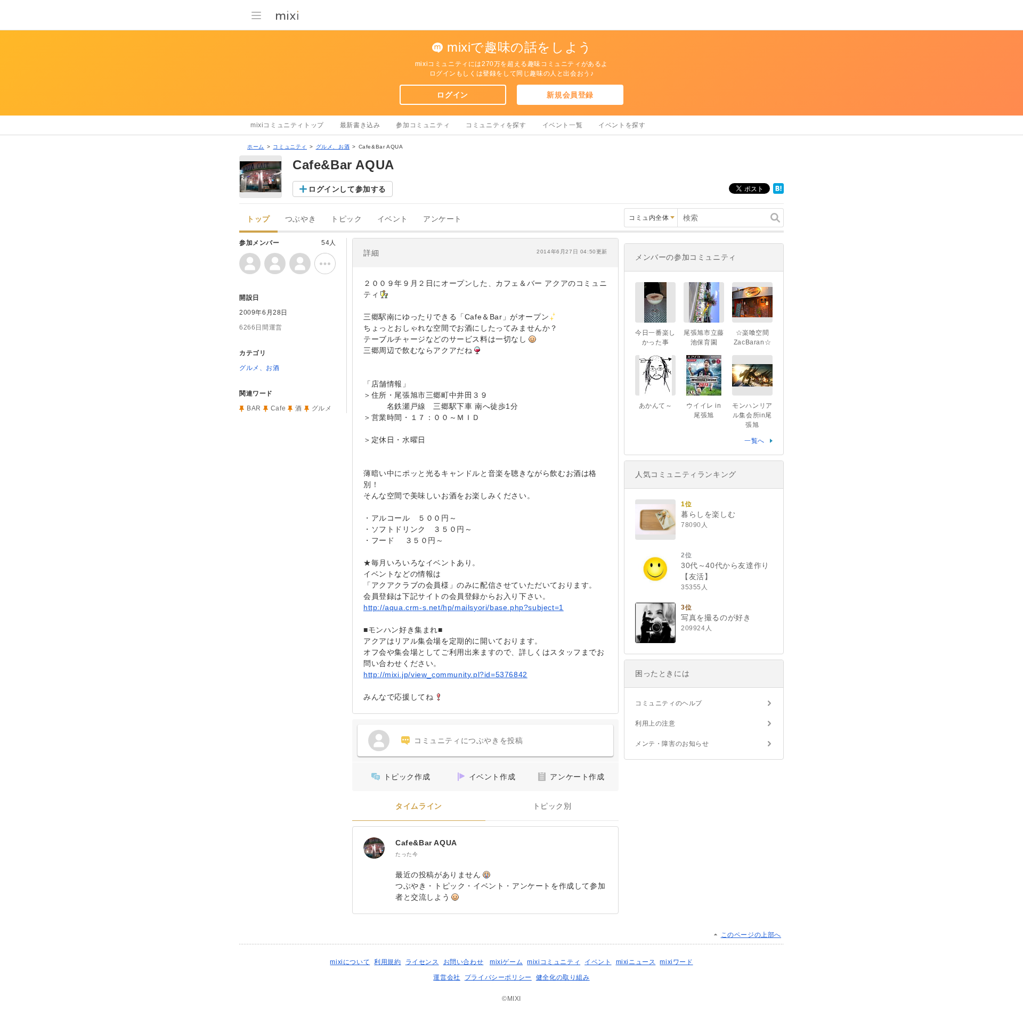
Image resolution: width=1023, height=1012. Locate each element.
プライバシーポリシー (498, 977)
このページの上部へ (751, 935)
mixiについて (350, 962)
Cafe (278, 408)
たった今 (406, 854)
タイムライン (418, 806)
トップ (258, 219)
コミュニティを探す (496, 125)
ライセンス (422, 962)
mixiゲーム (506, 962)
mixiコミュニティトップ (287, 125)
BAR (254, 408)
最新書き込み (360, 125)
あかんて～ (655, 405)
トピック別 (552, 806)
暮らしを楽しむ (708, 514)
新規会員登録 (570, 94)
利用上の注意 (655, 723)
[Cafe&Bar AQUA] (374, 848)
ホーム (255, 147)
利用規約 (387, 962)
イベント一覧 (562, 125)
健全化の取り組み (563, 977)
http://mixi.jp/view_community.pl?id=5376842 (445, 674)
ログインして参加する (347, 189)
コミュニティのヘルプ (668, 703)
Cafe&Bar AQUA (426, 842)
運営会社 (446, 977)
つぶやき (300, 219)
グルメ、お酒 (333, 147)
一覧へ (754, 441)
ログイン (452, 94)
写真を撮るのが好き (716, 617)
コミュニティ (290, 147)
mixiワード (676, 962)
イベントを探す (621, 125)
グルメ (322, 408)
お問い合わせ (463, 962)
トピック (346, 219)
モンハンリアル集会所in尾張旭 (752, 415)
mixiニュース (636, 962)
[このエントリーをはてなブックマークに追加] (778, 191)
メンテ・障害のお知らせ (672, 743)
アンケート (442, 219)
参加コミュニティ (423, 125)
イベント (392, 219)
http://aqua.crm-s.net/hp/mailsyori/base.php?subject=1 (463, 607)
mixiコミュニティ (553, 962)
